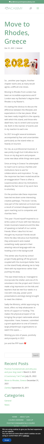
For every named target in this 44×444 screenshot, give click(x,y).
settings (26, 436)
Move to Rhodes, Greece (15, 380)
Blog (16, 426)
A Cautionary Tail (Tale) (14, 376)
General (19, 48)
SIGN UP (30, 420)
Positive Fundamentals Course (21, 423)
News (7, 404)
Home (14, 417)
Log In (24, 426)
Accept (7, 440)
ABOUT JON (24, 417)
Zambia (7, 387)
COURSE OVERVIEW (15, 420)
